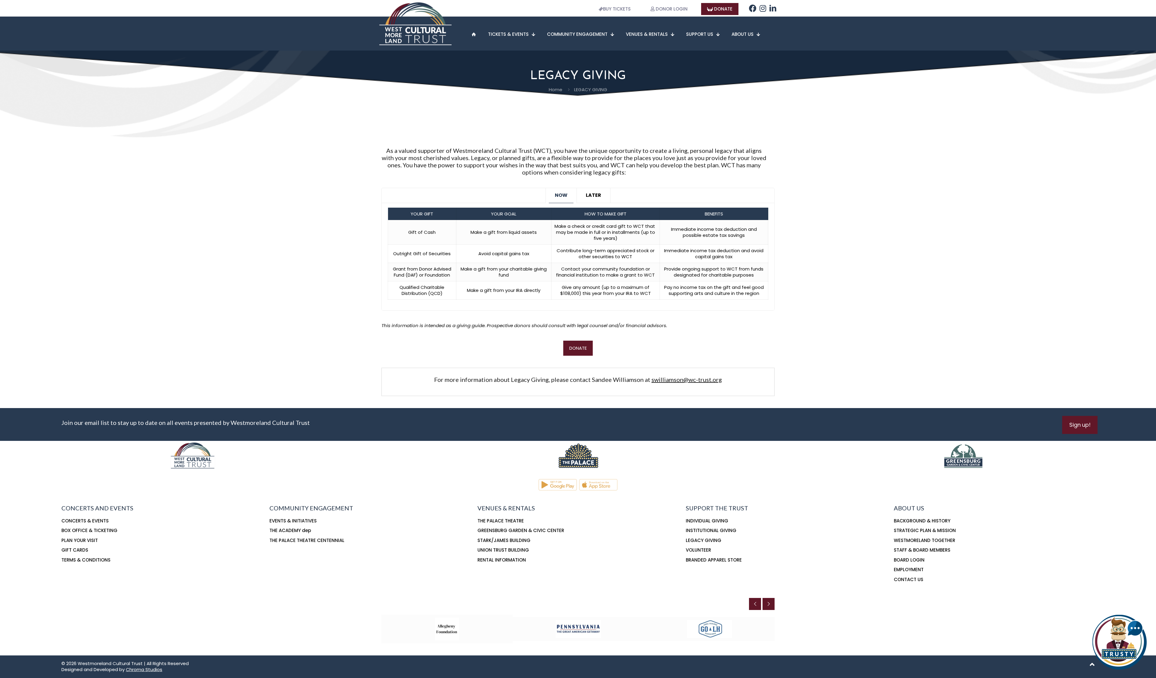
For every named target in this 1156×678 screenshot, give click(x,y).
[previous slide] (755, 604)
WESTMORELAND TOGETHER (924, 540)
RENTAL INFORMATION (501, 560)
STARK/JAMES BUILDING (503, 540)
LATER (593, 195)
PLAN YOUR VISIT (79, 540)
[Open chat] (1120, 642)
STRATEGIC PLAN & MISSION (925, 530)
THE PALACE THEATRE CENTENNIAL (306, 540)
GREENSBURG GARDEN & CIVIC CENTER (520, 530)
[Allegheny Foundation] (447, 629)
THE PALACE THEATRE (500, 521)
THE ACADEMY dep (290, 530)
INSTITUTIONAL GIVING (711, 530)
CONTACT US (908, 579)
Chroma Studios (144, 669)
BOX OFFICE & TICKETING (89, 530)
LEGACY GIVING (703, 540)
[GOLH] (709, 629)
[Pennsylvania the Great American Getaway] (578, 629)
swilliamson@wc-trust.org (686, 379)
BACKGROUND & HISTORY (922, 521)
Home (555, 89)
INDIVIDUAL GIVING (707, 521)
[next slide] (769, 604)
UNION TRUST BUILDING (503, 550)
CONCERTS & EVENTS (85, 521)
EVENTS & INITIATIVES (293, 521)
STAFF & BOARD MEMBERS (922, 550)
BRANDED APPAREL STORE (714, 560)
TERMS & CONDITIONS (85, 560)
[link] (578, 455)
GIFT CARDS (74, 550)
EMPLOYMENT (909, 569)
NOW (561, 195)
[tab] (561, 195)
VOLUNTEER (698, 550)
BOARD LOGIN (909, 560)
